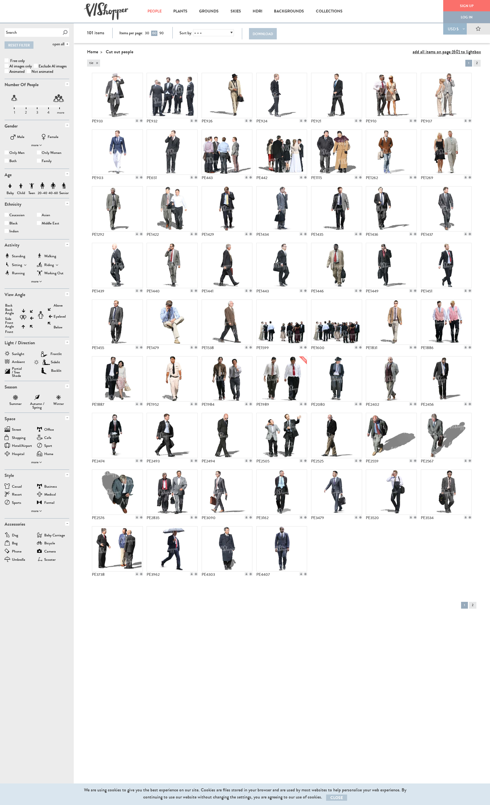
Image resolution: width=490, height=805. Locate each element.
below (58, 327)
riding (49, 265)
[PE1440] (172, 265)
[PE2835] (172, 492)
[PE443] (227, 152)
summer (15, 398)
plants (180, 11)
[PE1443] (281, 265)
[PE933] (117, 95)
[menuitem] (154, 11)
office (49, 430)
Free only (17, 60)
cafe (47, 438)
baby (10, 185)
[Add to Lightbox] (141, 120)
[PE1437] (446, 208)
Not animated (42, 71)
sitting (17, 265)
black (13, 224)
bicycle (49, 543)
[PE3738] (117, 549)
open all (58, 44)
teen (31, 185)
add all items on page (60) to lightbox (447, 51)
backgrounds (289, 11)
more (35, 145)
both (13, 161)
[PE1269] (446, 152)
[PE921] (336, 95)
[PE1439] (117, 265)
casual (17, 487)
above (58, 305)
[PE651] (172, 152)
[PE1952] (172, 379)
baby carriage (54, 536)
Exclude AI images (53, 66)
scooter (50, 560)
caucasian (17, 215)
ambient (18, 362)
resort (17, 495)
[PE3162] (281, 492)
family (47, 161)
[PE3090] (227, 492)
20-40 (42, 185)
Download (263, 34)
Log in (466, 17)
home (48, 454)
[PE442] (281, 152)
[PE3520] (391, 492)
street (16, 430)
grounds (209, 11)
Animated (17, 71)
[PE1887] (117, 379)
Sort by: (185, 33)
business (50, 487)
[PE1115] (336, 152)
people (154, 11)
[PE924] (281, 95)
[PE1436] (391, 208)
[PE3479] (336, 492)
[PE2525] (336, 435)
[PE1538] (227, 322)
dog (15, 536)
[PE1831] (391, 322)
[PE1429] (227, 208)
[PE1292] (117, 208)
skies (236, 11)
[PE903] (117, 152)
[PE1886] (446, 322)
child (21, 185)
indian (14, 232)
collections (329, 11)
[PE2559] (391, 435)
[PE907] (446, 95)
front (9, 332)
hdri (257, 11)
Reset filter (19, 45)
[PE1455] (117, 322)
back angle (9, 311)
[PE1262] (391, 152)
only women (52, 153)
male (20, 137)
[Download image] (137, 120)
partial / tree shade (17, 370)
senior (64, 185)
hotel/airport (22, 446)
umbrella (18, 560)
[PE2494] (227, 435)
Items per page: (131, 33)
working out (54, 273)
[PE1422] (172, 208)
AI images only (20, 66)
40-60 (53, 185)
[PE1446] (336, 265)
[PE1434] (281, 208)
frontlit (56, 353)
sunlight (18, 354)
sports (16, 503)
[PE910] (391, 95)
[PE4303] (227, 549)
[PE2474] (117, 435)
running (18, 273)
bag (15, 543)
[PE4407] (281, 549)
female (53, 137)
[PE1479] (172, 322)
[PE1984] (227, 379)
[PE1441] (227, 265)
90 (161, 33)
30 (147, 33)
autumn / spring (37, 398)
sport (48, 446)
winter (58, 398)
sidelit (55, 362)
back (8, 305)
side (8, 319)
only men (17, 153)
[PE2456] (446, 379)
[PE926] (227, 95)
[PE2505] (281, 435)
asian (46, 215)
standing (18, 256)
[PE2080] (336, 379)
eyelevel (60, 316)
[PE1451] (446, 265)
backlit (56, 370)
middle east (50, 224)
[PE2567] (446, 435)
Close (336, 798)
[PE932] (172, 95)
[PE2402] (391, 379)
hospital (18, 454)
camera (50, 552)
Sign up (467, 6)
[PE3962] (172, 549)
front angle (9, 324)
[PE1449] (391, 265)
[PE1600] (336, 322)
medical (50, 495)
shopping (19, 438)
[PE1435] (336, 208)
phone (17, 552)
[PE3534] (446, 492)
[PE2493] (172, 435)
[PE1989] (281, 379)
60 (154, 33)
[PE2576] (117, 492)
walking (50, 256)
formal (49, 503)
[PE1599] (281, 322)
